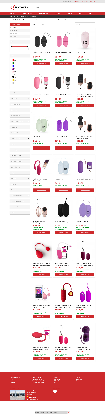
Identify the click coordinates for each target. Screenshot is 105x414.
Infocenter (57, 381)
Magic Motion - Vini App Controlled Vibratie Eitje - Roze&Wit (62, 264)
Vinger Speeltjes (13, 36)
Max (22, 49)
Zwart (15, 77)
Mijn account (84, 1)
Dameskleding (27, 13)
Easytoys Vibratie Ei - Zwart (63, 95)
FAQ (55, 382)
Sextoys (12, 13)
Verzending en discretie (38, 381)
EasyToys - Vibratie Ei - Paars (63, 137)
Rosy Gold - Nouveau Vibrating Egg (39, 222)
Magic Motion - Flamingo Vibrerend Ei (40, 180)
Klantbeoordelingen (62, 410)
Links (12, 381)
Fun (80, 13)
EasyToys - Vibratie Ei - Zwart (41, 53)
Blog (12, 379)
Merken (13, 382)
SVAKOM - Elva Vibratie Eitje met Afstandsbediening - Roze (63, 348)
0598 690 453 (32, 398)
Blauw (15, 66)
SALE (89, 13)
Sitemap (78, 381)
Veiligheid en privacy (37, 379)
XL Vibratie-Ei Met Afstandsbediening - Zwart (62, 222)
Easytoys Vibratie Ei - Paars (84, 179)
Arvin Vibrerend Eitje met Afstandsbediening (83, 306)
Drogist (57, 13)
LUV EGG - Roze (81, 53)
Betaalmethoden (36, 377)
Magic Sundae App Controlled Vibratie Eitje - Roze (41, 306)
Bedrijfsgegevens (15, 377)
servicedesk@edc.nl (32, 399)
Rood (15, 60)
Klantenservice (76, 1)
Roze (15, 71)
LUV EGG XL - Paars (82, 221)
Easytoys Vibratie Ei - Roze (41, 95)
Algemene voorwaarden (44, 410)
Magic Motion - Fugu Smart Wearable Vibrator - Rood (41, 348)
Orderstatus (79, 379)
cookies (55, 412)
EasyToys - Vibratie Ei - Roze (63, 53)
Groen (15, 63)
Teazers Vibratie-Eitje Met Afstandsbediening (84, 138)
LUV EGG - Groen (38, 137)
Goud (15, 80)
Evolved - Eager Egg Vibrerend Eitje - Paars (83, 348)
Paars (15, 68)
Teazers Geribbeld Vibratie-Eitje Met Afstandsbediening (84, 95)
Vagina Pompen (13, 30)
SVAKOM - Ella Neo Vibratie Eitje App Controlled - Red (63, 306)
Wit (14, 74)
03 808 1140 (32, 396)
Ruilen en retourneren (38, 382)
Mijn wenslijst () (92, 1)
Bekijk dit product (41, 63)
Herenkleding (43, 13)
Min (11, 49)
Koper (15, 86)
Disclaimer (52, 410)
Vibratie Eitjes (13, 27)
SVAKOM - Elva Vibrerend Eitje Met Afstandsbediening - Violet (84, 264)
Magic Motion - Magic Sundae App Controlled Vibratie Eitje (41, 264)
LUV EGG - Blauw (59, 179)
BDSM (70, 13)
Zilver (15, 83)
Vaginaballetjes (13, 33)
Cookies (78, 377)
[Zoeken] (66, 7)
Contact (56, 377)
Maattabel (57, 379)
